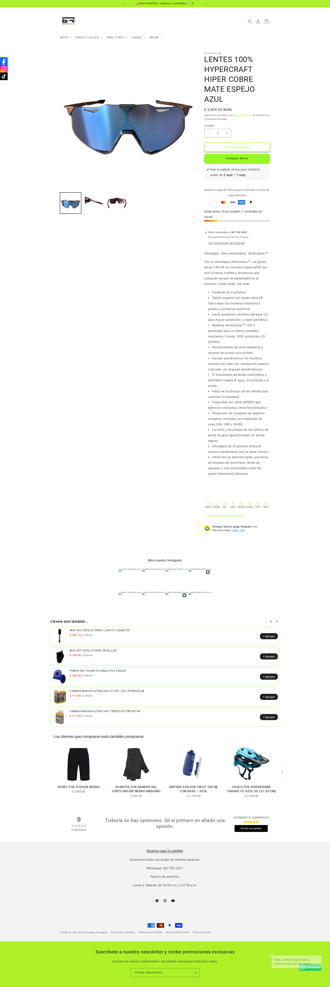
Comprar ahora (237, 158)
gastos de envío (243, 115)
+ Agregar (269, 636)
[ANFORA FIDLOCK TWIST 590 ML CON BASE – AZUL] (194, 764)
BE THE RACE (76, 932)
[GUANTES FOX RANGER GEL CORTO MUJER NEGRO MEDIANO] (136, 764)
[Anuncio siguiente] (205, 3)
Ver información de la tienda (226, 243)
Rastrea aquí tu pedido (165, 851)
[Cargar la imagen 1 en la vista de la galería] (70, 203)
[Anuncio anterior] (124, 3)
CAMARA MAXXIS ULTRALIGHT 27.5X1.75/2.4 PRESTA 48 (107, 690)
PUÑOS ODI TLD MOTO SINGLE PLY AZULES (98, 670)
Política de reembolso (123, 932)
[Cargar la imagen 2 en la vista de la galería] (93, 203)
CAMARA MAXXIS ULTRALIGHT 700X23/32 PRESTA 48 (105, 711)
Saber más (238, 530)
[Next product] (282, 771)
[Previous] (270, 621)
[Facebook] (4, 61)
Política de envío (202, 932)
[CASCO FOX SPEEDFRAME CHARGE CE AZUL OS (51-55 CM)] (251, 764)
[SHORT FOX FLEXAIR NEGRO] (78, 764)
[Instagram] (4, 68)
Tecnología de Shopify (96, 932)
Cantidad (209, 125)
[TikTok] (4, 76)
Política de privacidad (150, 932)
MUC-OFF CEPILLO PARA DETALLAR (93, 650)
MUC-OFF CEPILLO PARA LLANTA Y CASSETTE (100, 630)
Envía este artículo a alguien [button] (226, 516)
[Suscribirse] (195, 972)
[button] (65, 37)
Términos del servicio (177, 932)
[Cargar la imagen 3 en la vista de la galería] (116, 203)
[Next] (277, 621)
